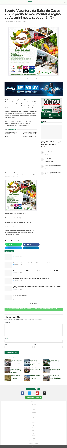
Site (35, 344)
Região (33, 433)
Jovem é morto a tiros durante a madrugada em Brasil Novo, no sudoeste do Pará (48, 143)
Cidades (33, 409)
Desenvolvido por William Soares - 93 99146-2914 (33, 446)
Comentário (8, 322)
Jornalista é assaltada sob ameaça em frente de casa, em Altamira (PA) (45, 309)
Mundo (33, 420)
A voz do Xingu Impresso (33, 401)
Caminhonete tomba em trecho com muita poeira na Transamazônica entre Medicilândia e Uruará (53, 160)
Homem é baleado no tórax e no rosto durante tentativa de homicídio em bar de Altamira (53, 153)
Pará (33, 425)
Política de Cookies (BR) (33, 443)
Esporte (33, 417)
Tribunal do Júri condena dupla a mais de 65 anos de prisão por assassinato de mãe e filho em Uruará (53, 174)
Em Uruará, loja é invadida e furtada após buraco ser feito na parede (19, 309)
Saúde (33, 435)
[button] (2, 2)
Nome (6, 338)
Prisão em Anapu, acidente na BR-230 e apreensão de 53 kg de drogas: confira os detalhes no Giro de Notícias (30, 134)
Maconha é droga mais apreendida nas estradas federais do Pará (15, 377)
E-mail (6, 344)
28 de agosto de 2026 (18, 256)
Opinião (33, 422)
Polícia (33, 427)
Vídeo (33, 438)
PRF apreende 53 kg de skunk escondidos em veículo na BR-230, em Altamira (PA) (31, 278)
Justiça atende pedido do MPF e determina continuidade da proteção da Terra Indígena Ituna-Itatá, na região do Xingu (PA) (37, 287)
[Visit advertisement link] (21, 155)
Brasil (33, 407)
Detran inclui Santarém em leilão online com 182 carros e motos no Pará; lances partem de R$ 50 (34, 255)
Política (33, 430)
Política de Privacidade (33, 440)
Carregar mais (33, 303)
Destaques (33, 412)
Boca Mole (34, 404)
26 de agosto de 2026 (18, 296)
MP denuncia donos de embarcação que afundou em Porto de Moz (55, 362)
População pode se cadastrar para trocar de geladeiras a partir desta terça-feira (55, 369)
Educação (33, 414)
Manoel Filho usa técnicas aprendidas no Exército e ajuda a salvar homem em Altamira (11, 134)
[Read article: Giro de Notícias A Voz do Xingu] (8, 297)
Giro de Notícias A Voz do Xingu (20, 295)
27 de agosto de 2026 (18, 264)
